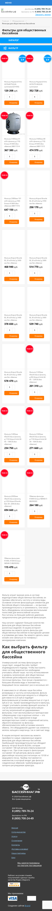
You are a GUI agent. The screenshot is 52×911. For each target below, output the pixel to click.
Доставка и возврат (20, 849)
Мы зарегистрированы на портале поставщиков (29, 864)
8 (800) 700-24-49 (43, 11)
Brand (27, 905)
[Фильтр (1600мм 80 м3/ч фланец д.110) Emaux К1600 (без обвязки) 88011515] (38, 123)
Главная (5, 21)
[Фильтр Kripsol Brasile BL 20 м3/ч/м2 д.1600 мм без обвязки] (13, 242)
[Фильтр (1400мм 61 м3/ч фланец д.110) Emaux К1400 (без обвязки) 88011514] (13, 123)
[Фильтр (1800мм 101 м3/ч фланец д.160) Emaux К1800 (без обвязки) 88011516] (13, 182)
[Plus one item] (13, 97)
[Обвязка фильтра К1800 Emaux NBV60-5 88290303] (38, 480)
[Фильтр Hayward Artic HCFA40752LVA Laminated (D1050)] (13, 66)
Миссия (15, 828)
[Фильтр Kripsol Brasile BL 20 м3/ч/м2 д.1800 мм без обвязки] (38, 242)
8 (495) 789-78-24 (42, 9)
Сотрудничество (24, 2)
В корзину (13, 103)
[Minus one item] (5, 97)
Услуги (43, 2)
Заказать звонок (43, 14)
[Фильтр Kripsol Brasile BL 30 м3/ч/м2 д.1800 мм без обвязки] (38, 299)
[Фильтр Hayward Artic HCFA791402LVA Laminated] (38, 66)
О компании (17, 840)
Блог (14, 857)
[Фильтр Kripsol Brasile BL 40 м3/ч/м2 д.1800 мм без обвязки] (13, 356)
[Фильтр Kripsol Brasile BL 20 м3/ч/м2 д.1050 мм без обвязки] (38, 182)
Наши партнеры (19, 853)
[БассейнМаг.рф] (9, 12)
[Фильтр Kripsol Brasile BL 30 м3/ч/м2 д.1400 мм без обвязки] (13, 299)
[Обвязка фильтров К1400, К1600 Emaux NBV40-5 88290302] (13, 542)
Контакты (16, 845)
